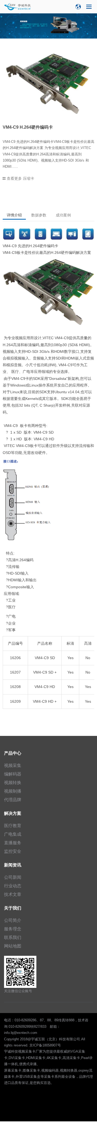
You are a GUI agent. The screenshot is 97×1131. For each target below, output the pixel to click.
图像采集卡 (31, 1070)
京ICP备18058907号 (45, 1045)
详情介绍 (14, 215)
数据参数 (38, 215)
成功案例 (63, 215)
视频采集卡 (27, 1051)
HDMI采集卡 (36, 1058)
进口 (7, 1083)
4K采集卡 (54, 1058)
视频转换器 (68, 1070)
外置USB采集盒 (28, 1077)
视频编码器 (50, 1070)
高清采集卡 (71, 1058)
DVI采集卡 (17, 1058)
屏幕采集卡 (13, 1070)
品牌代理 (86, 1077)
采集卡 (49, 1077)
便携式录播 (28, 1064)
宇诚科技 (11, 1051)
